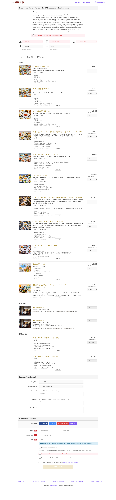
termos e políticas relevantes (70, 462)
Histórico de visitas (32, 386)
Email (33, 439)
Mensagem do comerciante (40, 12)
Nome (33, 430)
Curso (21, 57)
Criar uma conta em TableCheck (49, 447)
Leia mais (58, 83)
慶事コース (40, 57)
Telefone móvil (31, 435)
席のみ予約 (30, 57)
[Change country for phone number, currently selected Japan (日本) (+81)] (41, 435)
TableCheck (73, 423)
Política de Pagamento (77, 481)
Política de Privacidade (58, 481)
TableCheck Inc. (54, 485)
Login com (34, 423)
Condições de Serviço (39, 481)
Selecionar (92, 308)
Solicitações (33, 407)
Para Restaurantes (19, 481)
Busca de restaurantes (96, 481)
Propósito (34, 382)
